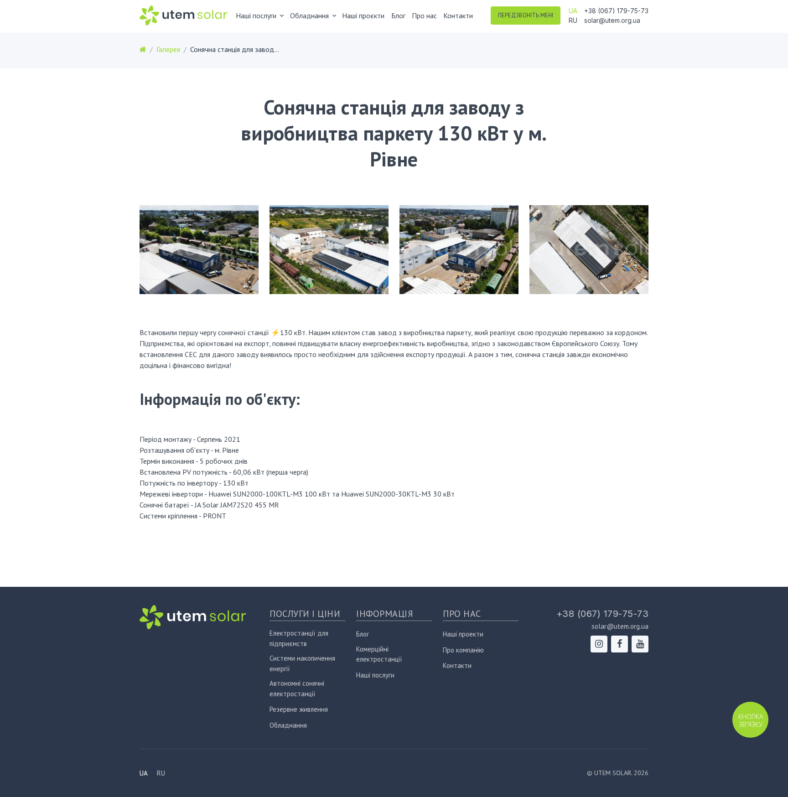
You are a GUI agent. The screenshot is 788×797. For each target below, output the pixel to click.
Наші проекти (463, 634)
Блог (398, 15)
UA (573, 11)
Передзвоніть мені (525, 15)
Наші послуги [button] (256, 15)
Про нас (424, 15)
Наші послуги (375, 675)
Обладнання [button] (309, 15)
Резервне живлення (299, 709)
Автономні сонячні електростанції (297, 688)
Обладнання (288, 725)
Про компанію (463, 650)
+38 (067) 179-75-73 (616, 11)
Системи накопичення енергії (302, 663)
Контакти (458, 15)
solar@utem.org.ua (612, 20)
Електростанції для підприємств (299, 638)
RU (573, 20)
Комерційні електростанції (379, 654)
